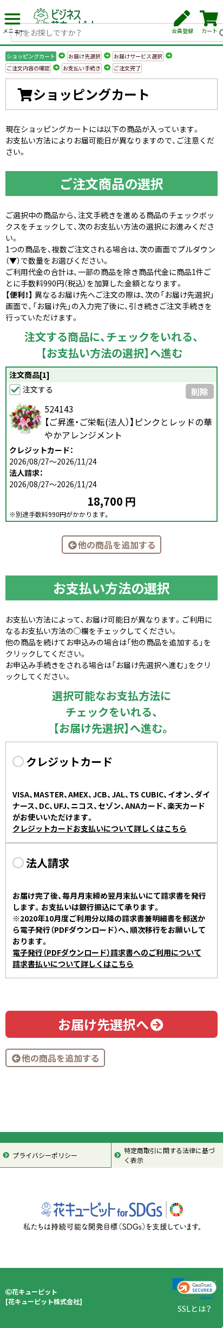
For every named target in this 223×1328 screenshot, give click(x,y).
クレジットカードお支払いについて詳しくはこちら (99, 828)
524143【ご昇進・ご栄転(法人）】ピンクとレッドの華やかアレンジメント (128, 421)
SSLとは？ (195, 1308)
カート (209, 31)
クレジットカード (69, 761)
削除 (199, 391)
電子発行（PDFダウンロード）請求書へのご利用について (106, 952)
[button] (195, 1289)
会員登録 (182, 31)
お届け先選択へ (103, 1024)
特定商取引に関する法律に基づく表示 (169, 1155)
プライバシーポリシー (44, 1155)
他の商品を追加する (117, 544)
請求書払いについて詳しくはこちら (73, 963)
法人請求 (47, 863)
